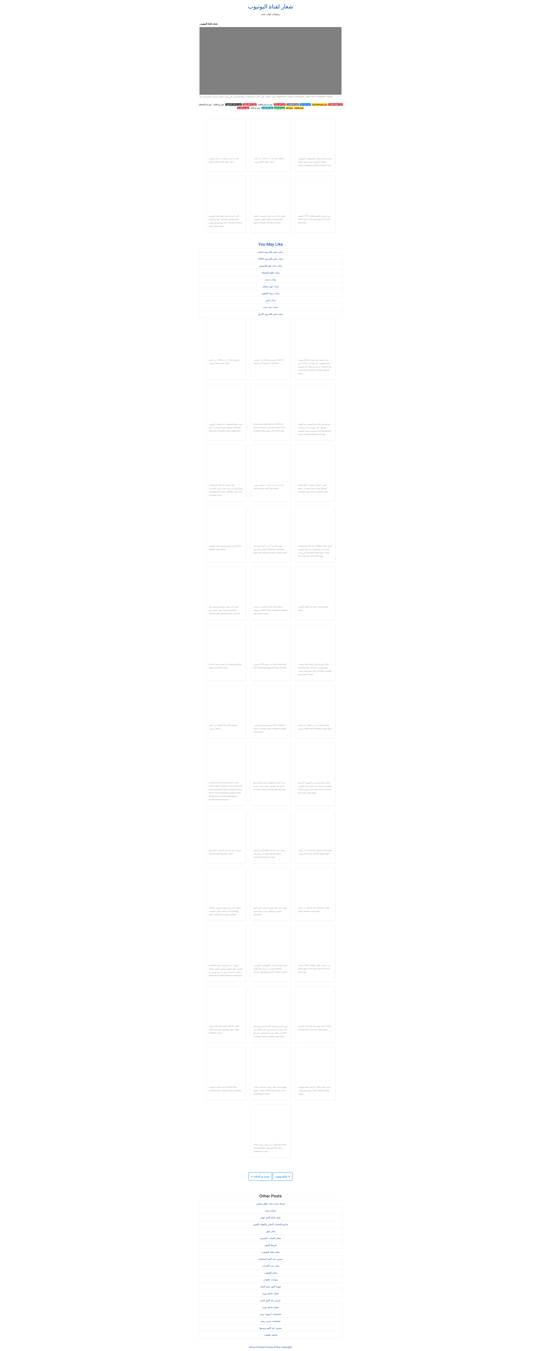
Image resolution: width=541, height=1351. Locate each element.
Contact (260, 1347)
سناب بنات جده (270, 307)
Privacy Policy (273, 1347)
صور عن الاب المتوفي (233, 104)
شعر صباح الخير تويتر (270, 1217)
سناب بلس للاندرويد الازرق (270, 314)
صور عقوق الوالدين (335, 104)
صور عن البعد (255, 108)
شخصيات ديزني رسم (271, 1321)
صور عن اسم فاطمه (265, 104)
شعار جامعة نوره (271, 1307)
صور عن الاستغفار (205, 104)
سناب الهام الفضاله (270, 272)
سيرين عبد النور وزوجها (271, 1327)
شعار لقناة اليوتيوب (270, 6)
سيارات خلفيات (270, 1279)
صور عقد (289, 108)
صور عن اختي (279, 108)
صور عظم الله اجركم (319, 104)
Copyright (286, 1347)
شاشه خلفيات (270, 1334)
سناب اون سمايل (270, 286)
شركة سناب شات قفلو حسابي (270, 1203)
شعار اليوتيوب (270, 1272)
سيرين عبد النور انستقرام (270, 1258)
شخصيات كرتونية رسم (270, 1314)
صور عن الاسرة (243, 108)
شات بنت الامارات (270, 1265)
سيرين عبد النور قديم (270, 1300)
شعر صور (270, 1231)
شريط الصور (271, 1245)
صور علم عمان (279, 104)
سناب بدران (270, 279)
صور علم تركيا (305, 104)
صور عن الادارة (218, 104)
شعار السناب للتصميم (270, 1238)
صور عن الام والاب (249, 104)
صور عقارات (298, 108)
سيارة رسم (270, 1210)
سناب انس (271, 300)
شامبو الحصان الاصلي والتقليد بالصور (270, 1224)
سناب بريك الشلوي (271, 293)
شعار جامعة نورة (271, 1293)
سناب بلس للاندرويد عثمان (270, 251)
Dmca (252, 1347)
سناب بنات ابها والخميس (270, 265)
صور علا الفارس (292, 104)
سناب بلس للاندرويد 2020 (270, 258)
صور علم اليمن (267, 108)
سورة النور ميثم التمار (270, 1286)
